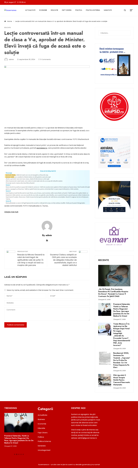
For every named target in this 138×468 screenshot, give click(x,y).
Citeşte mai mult (11, 212)
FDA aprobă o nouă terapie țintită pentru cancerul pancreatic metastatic (121, 380)
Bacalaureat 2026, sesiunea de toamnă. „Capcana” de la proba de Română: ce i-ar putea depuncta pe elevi (121, 360)
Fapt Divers (66, 10)
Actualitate (30, 10)
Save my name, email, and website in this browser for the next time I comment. (40, 290)
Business (41, 419)
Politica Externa (93, 10)
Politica (78, 10)
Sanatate (108, 10)
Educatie (54, 10)
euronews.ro (42, 148)
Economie (43, 10)
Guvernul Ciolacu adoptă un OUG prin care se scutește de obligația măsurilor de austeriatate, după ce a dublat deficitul (63, 259)
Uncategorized (44, 450)
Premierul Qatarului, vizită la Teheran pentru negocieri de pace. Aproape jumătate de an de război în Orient (121, 310)
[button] (14, 454)
